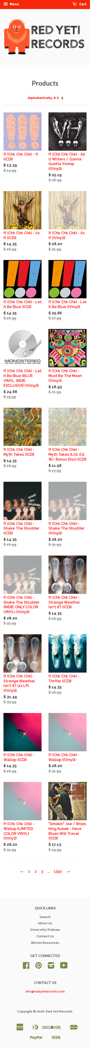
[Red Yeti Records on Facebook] (26, 967)
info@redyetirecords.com (45, 991)
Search (45, 917)
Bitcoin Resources (45, 942)
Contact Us (45, 936)
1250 (58, 871)
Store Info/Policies (45, 929)
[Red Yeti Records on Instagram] (51, 967)
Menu (14, 4)
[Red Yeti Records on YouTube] (64, 967)
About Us (45, 923)
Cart (82, 4)
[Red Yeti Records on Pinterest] (38, 967)
